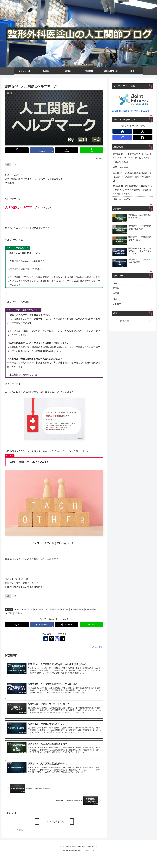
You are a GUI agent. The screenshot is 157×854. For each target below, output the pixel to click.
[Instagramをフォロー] (57, 638)
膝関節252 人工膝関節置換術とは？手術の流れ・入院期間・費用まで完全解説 (132, 176)
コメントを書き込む (54, 821)
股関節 (10, 609)
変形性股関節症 (78, 609)
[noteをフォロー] (62, 638)
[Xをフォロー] (51, 638)
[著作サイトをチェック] (45, 638)
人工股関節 (39, 609)
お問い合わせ (93, 846)
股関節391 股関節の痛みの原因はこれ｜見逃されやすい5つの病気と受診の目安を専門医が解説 (132, 190)
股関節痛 (19, 613)
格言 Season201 (122, 167)
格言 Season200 (122, 199)
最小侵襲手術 (91, 609)
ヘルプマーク (27, 609)
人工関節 (66, 609)
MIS (18, 609)
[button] (150, 321)
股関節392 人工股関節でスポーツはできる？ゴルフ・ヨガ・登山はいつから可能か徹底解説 (132, 158)
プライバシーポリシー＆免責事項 (72, 846)
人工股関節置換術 (53, 609)
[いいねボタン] (8, 164)
